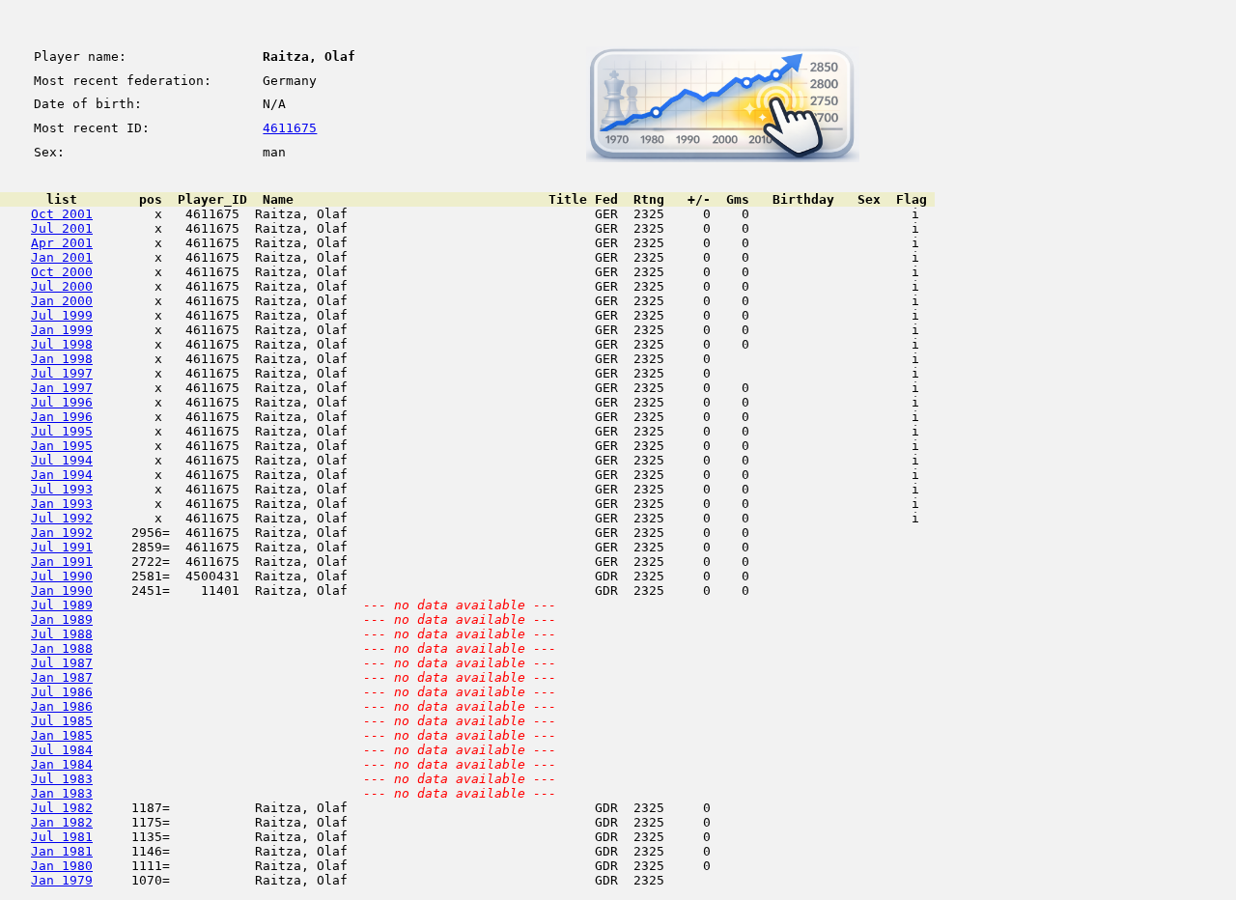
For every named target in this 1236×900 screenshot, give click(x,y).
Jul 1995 (62, 431)
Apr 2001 (62, 243)
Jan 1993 (62, 503)
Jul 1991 (62, 547)
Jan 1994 (62, 474)
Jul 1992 (62, 518)
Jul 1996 (62, 402)
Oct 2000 (62, 272)
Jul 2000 (62, 286)
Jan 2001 (62, 257)
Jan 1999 (62, 330)
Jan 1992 (62, 532)
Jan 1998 (62, 359)
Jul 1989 (62, 605)
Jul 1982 (62, 808)
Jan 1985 (62, 735)
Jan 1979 (62, 880)
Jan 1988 (62, 648)
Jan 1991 (62, 561)
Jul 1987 (62, 663)
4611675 (290, 128)
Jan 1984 (62, 764)
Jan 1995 (62, 445)
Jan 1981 (62, 851)
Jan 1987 (62, 677)
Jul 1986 (62, 692)
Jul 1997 (62, 373)
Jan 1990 (62, 590)
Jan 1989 (62, 619)
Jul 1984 (62, 750)
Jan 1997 (62, 387)
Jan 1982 (62, 822)
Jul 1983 (62, 779)
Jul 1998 (62, 344)
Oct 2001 (62, 214)
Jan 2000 (62, 301)
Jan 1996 (62, 416)
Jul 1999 (62, 315)
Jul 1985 (62, 721)
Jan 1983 (62, 793)
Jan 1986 (62, 706)
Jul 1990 (62, 576)
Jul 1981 (62, 837)
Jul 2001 (62, 228)
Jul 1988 (62, 634)
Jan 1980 (62, 865)
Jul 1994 (62, 460)
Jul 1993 (62, 489)
